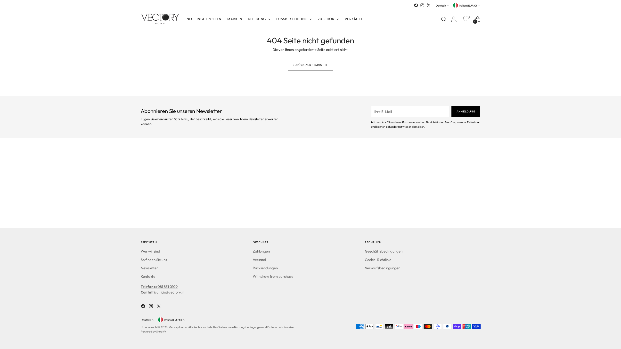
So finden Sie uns (154, 259)
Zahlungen (261, 251)
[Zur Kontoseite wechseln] (454, 19)
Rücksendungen (265, 268)
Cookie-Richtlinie (378, 259)
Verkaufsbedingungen (382, 268)
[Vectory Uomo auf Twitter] (428, 5)
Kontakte (148, 276)
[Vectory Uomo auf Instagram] (422, 5)
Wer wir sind (150, 251)
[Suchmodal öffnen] (444, 19)
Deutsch (441, 5)
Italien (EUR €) (468, 5)
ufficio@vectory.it (162, 292)
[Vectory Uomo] (160, 19)
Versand (259, 259)
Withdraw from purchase (273, 276)
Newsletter (149, 268)
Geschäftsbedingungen (383, 251)
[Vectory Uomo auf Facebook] (416, 5)
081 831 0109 (159, 286)
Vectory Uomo (178, 327)
